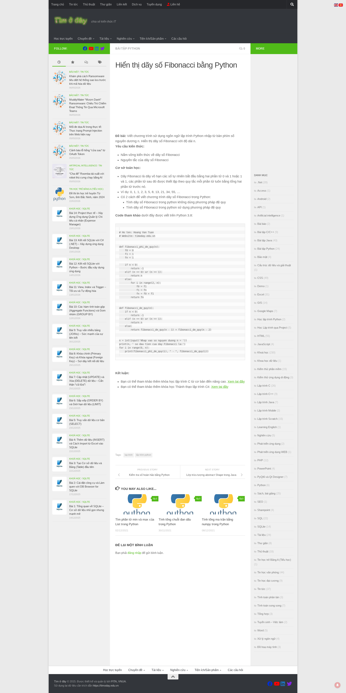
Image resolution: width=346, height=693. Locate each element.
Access (261, 190)
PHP (260, 460)
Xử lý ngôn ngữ (266, 638)
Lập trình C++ (265, 393)
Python (261, 485)
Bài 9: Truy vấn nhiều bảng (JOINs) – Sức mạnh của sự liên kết (86, 334)
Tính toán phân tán (268, 597)
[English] (336, 4)
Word (260, 630)
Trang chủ (57, 4)
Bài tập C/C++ (265, 232)
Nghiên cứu (124, 38)
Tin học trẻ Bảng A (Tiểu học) (86, 189)
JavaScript (263, 344)
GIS (259, 302)
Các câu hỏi (179, 38)
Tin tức (73, 4)
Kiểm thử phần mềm (269, 369)
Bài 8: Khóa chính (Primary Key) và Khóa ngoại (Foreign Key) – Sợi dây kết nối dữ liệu (86, 357)
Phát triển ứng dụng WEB (272, 451)
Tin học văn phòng (268, 572)
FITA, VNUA (118, 681)
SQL (260, 518)
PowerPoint (264, 468)
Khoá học (75, 208)
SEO (260, 501)
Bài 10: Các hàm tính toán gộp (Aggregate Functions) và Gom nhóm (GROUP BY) (87, 310)
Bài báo (261, 223)
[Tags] (99, 63)
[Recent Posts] (59, 63)
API (259, 207)
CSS (260, 277)
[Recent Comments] (86, 63)
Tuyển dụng (154, 4)
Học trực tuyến (63, 38)
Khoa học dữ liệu (267, 360)
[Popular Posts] (72, 63)
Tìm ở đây (60, 681)
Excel (260, 294)
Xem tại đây (236, 381)
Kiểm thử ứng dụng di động (273, 377)
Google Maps (265, 311)
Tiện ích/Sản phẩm (152, 38)
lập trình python (143, 455)
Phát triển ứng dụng (268, 443)
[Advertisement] (180, 98)
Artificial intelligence (83, 165)
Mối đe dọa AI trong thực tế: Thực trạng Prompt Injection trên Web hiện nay (85, 130)
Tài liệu (104, 38)
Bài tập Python (127, 48)
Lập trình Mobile (266, 410)
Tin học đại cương (268, 580)
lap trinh (129, 455)
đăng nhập (134, 552)
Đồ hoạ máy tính (267, 646)
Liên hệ (175, 4)
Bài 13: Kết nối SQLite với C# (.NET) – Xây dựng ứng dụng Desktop (86, 244)
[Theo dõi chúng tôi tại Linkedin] (96, 48)
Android (261, 198)
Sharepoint (263, 510)
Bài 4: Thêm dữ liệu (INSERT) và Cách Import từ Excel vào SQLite (87, 443)
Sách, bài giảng (266, 493)
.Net (259, 182)
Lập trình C (263, 385)
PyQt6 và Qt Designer (270, 476)
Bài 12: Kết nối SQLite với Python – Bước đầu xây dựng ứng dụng (86, 267)
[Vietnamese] (341, 4)
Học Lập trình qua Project (272, 327)
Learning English (267, 427)
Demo (261, 286)
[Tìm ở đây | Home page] (71, 20)
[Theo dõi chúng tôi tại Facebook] (85, 48)
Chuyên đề (85, 38)
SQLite (86, 208)
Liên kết (122, 4)
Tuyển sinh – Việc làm (270, 622)
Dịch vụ (137, 4)
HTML (261, 335)
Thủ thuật (89, 4)
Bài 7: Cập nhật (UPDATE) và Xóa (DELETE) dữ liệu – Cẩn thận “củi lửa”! (86, 380)
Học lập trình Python (269, 319)
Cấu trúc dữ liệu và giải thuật (274, 265)
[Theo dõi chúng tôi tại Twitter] (102, 48)
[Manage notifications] (337, 685)
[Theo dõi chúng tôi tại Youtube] (91, 48)
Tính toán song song (269, 605)
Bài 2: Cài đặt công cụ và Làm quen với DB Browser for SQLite (87, 486)
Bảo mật (74, 72)
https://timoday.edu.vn (106, 685)
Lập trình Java (265, 402)
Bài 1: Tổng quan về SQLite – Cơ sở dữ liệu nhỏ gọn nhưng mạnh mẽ (86, 510)
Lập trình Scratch (267, 418)
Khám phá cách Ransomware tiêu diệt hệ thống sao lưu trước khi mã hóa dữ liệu (87, 80)
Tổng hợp (263, 613)
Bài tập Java (264, 240)
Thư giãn (106, 4)
